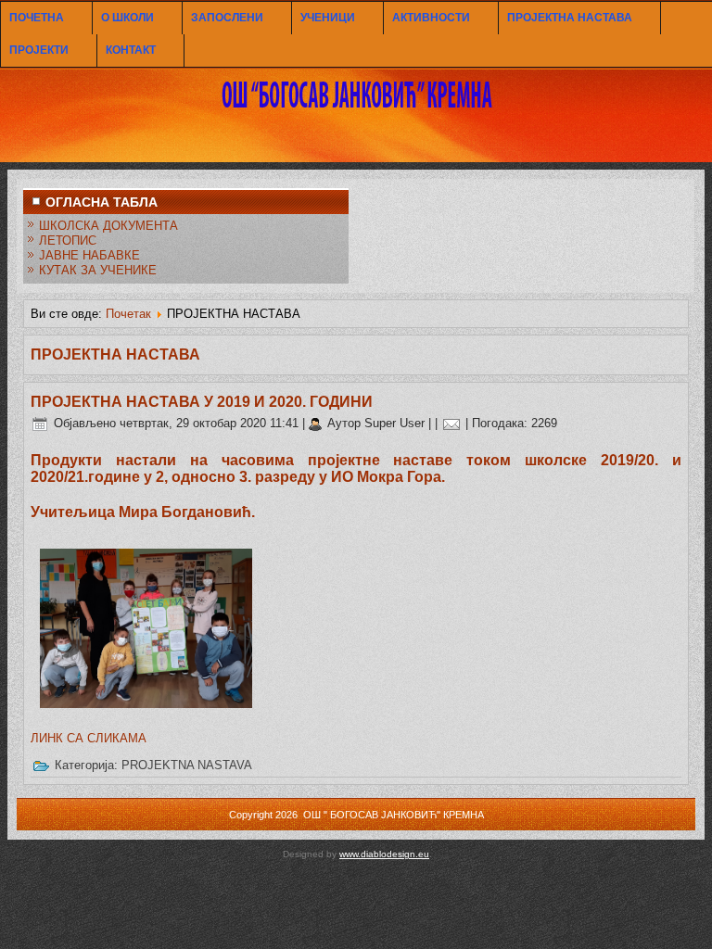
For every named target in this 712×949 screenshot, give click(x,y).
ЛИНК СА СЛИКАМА (88, 738)
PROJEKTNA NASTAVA (186, 765)
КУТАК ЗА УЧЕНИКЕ (98, 270)
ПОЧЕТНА (36, 17)
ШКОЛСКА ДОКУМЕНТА (108, 226)
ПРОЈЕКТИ (39, 50)
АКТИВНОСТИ (431, 17)
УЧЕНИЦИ (327, 17)
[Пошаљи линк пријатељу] (451, 423)
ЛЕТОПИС (67, 240)
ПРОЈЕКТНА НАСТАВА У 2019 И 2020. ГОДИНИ (202, 402)
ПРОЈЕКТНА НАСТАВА (569, 17)
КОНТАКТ (131, 50)
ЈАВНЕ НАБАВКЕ (89, 255)
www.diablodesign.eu (384, 854)
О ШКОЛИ (127, 17)
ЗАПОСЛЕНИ (227, 17)
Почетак (128, 314)
